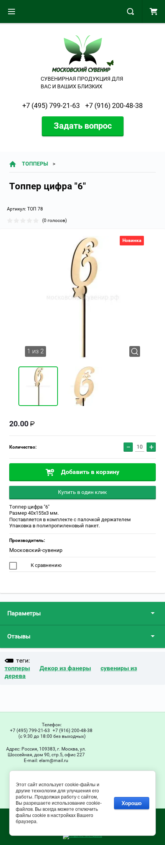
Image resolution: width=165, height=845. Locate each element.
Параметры (24, 613)
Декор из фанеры (65, 668)
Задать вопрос (83, 126)
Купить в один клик (82, 492)
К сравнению (46, 565)
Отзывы (18, 636)
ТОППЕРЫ (35, 164)
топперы (17, 668)
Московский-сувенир (36, 550)
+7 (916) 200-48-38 (114, 105)
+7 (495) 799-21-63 (51, 105)
